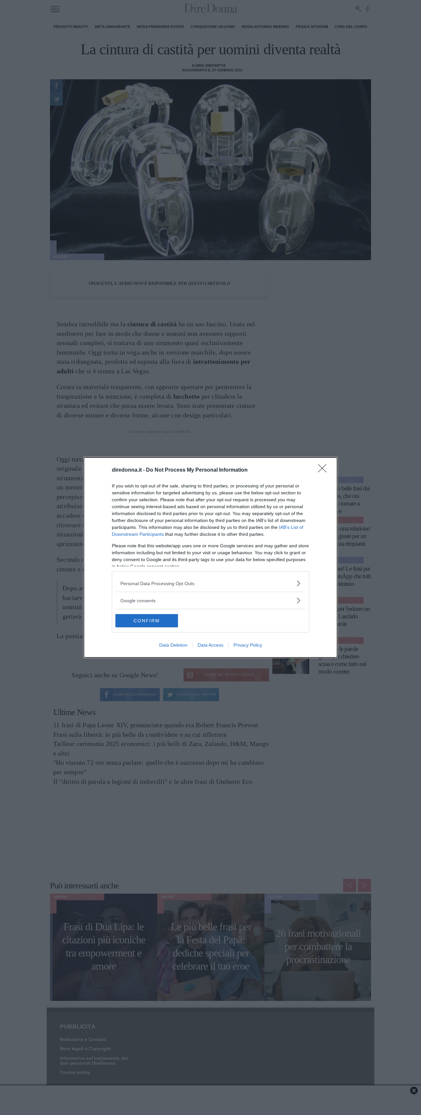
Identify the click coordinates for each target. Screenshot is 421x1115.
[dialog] (210, 557)
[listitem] (210, 583)
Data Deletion (173, 645)
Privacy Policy (248, 645)
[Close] (324, 470)
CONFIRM (147, 620)
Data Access (210, 645)
